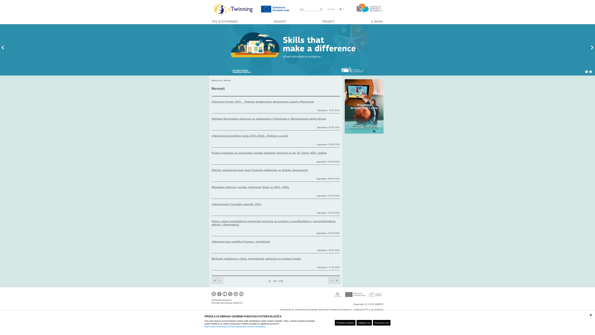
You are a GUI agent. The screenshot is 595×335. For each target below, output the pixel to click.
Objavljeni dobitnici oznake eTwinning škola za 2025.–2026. (251, 187)
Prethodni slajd (3, 47)
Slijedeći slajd (592, 47)
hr (329, 9)
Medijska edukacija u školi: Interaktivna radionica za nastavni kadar (256, 258)
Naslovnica (217, 80)
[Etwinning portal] (338, 294)
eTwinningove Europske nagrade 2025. (237, 204)
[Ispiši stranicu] (235, 294)
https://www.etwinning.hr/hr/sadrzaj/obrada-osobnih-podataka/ (235, 326)
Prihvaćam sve (382, 323)
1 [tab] (587, 71)
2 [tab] (591, 71)
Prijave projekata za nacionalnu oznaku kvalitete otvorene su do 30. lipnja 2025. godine (269, 152)
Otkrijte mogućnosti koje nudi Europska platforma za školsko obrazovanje (260, 170)
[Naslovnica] (214, 294)
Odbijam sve (364, 323)
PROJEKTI (328, 21)
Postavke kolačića (345, 323)
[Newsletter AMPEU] (241, 294)
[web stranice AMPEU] (375, 294)
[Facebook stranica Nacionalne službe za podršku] (219, 294)
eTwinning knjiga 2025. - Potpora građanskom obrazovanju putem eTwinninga (263, 101)
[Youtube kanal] (225, 294)
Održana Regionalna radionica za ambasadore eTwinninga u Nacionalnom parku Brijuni (269, 118)
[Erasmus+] (364, 106)
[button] (321, 9)
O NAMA (377, 21)
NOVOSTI (280, 21)
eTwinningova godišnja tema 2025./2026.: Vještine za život (250, 135)
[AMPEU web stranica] (369, 9)
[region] (297, 322)
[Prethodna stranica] (220, 280)
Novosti (227, 80)
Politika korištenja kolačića (227, 303)
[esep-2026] (297, 50)
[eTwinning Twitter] (230, 294)
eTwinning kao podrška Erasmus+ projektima (241, 241)
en (333, 9)
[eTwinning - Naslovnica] (233, 9)
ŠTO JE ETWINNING (225, 21)
